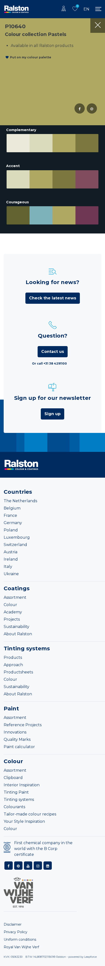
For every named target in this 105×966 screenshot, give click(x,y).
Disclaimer (12, 924)
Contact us (52, 351)
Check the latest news (52, 298)
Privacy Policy (15, 932)
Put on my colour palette (30, 57)
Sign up (52, 413)
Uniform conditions (20, 939)
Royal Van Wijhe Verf (21, 947)
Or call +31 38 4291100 (49, 363)
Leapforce (90, 956)
